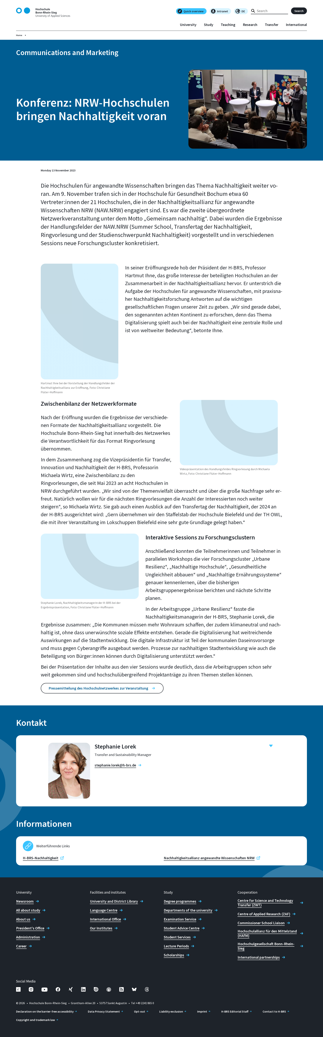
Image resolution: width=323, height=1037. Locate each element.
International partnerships (259, 957)
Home (19, 35)
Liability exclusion (171, 1011)
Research (250, 24)
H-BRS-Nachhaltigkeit (40, 858)
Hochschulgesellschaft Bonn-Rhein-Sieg (266, 946)
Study (208, 24)
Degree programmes (180, 901)
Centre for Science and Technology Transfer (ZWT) (265, 902)
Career (21, 946)
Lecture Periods (176, 946)
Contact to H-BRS (274, 1011)
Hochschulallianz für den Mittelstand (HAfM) (267, 933)
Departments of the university (188, 910)
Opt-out (139, 1011)
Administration (28, 937)
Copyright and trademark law (35, 1020)
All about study (28, 910)
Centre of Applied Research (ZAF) (264, 914)
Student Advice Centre (181, 928)
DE (243, 11)
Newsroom (25, 901)
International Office (105, 919)
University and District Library (114, 901)
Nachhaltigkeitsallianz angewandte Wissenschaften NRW (209, 858)
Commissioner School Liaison (261, 923)
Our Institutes (101, 928)
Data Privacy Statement (104, 1011)
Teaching (228, 24)
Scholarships (174, 955)
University (188, 24)
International (296, 24)
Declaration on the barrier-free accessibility (45, 1011)
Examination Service (180, 919)
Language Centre (103, 910)
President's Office (30, 928)
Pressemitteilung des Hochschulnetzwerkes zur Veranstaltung (98, 688)
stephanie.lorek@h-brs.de (115, 765)
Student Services (177, 937)
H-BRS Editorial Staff (234, 1011)
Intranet (222, 11)
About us (23, 919)
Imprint (202, 1011)
